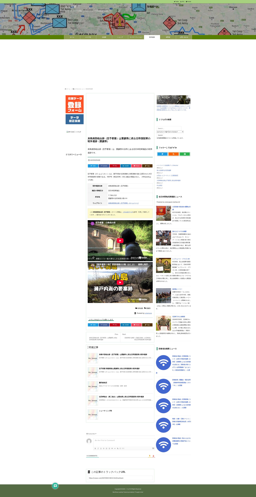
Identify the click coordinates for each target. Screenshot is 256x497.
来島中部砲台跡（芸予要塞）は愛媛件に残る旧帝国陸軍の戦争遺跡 (123, 354)
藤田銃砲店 (103, 383)
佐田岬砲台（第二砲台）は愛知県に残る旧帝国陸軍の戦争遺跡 (121, 397)
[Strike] (103, 448)
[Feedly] (185, 154)
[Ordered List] (106, 448)
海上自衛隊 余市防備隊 (164, 170)
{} (120, 448)
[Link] (117, 448)
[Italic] (98, 448)
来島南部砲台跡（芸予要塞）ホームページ (123, 203)
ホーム (68, 89)
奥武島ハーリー (177, 289)
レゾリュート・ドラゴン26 (181, 259)
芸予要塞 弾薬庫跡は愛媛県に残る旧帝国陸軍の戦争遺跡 (119, 368)
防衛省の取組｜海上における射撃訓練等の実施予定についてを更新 (181, 441)
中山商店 (159, 185)
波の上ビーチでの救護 (179, 231)
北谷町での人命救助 (178, 316)
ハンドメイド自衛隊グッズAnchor (167, 165)
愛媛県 (148, 308)
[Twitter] (162, 154)
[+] (123, 448)
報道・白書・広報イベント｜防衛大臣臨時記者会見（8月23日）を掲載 (181, 421)
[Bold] (95, 448)
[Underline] (101, 448)
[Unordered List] (109, 448)
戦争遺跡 (90, 89)
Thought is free (139, 492)
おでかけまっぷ (79, 89)
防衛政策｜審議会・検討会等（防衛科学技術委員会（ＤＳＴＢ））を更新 (181, 382)
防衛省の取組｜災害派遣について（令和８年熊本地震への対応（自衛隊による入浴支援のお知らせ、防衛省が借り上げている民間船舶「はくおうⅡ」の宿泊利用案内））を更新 (173, 364)
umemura (148, 313)
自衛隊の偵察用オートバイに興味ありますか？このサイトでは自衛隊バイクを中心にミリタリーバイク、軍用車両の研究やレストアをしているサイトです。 (173, 108)
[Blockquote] (112, 448)
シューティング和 (105, 411)
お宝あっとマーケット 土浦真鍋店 (167, 175)
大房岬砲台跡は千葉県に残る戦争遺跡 (168, 180)
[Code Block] (115, 448)
